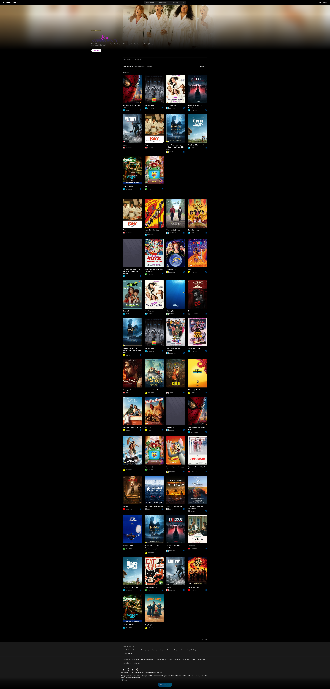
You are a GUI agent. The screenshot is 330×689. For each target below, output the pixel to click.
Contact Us (126, 659)
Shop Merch (128, 653)
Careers (137, 663)
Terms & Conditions (174, 659)
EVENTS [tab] (149, 66)
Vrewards (155, 650)
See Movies (126, 650)
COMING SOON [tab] (140, 66)
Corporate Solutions (147, 659)
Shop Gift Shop (191, 650)
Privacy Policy (161, 659)
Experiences (145, 650)
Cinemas (135, 650)
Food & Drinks (178, 650)
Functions (135, 659)
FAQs (193, 659)
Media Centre (127, 663)
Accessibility (202, 659)
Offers (162, 650)
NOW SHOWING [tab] (128, 66)
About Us (186, 659)
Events (169, 650)
